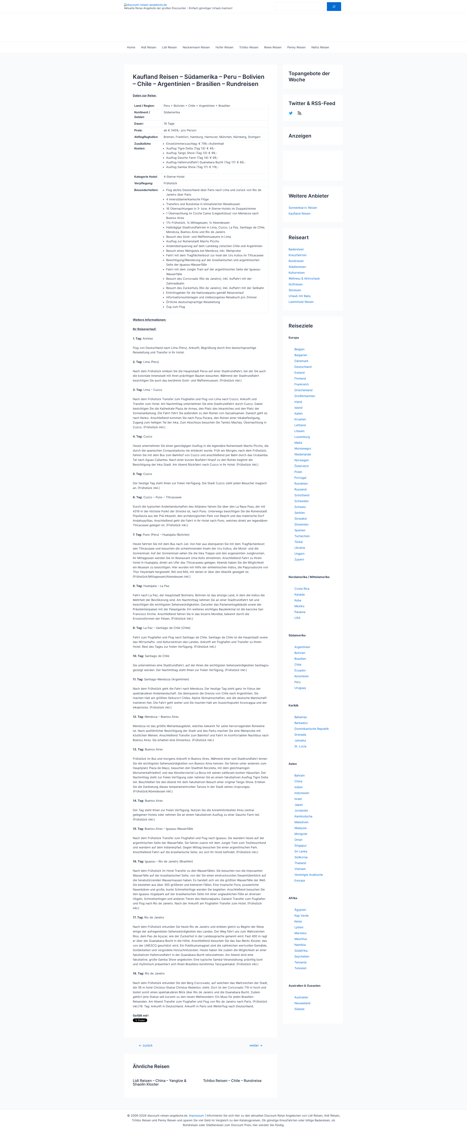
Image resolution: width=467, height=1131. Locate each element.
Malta (298, 442)
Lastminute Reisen (301, 302)
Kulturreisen (297, 272)
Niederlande (302, 454)
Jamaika (300, 740)
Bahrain (299, 775)
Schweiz (300, 507)
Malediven (301, 822)
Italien (298, 413)
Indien (298, 787)
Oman (298, 839)
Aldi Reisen (148, 47)
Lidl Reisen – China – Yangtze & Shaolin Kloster (159, 1082)
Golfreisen (296, 284)
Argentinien (302, 647)
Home (131, 47)
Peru (297, 682)
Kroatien (300, 419)
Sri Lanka (300, 851)
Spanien (299, 530)
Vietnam (300, 869)
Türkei (298, 542)
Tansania (300, 962)
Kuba (297, 600)
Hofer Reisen (224, 47)
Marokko (300, 933)
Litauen (299, 431)
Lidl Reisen (169, 47)
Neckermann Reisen (196, 47)
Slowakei (300, 518)
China (298, 781)
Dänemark (301, 361)
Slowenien (301, 524)
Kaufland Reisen (299, 213)
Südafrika (301, 950)
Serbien (299, 513)
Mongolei (300, 834)
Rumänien (301, 483)
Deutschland (303, 367)
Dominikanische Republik (311, 729)
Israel (298, 799)
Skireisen (295, 290)
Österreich (301, 466)
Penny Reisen (296, 47)
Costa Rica (301, 588)
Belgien (299, 349)
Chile (297, 664)
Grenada (300, 734)
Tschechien (302, 536)
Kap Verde (301, 915)
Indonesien (301, 793)
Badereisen (296, 249)
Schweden (301, 501)
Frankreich (301, 384)
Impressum (196, 1115)
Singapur (300, 845)
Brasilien (300, 658)
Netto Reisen (320, 47)
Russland (300, 489)
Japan (298, 804)
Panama (299, 612)
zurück (146, 1045)
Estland (299, 372)
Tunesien (300, 968)
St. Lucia (300, 746)
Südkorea (301, 857)
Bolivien (299, 653)
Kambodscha (303, 816)
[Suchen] (334, 6)
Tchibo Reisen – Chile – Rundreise (232, 1080)
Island (298, 407)
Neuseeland (302, 1003)
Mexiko (299, 606)
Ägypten (300, 910)
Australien (301, 997)
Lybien (298, 927)
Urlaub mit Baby (300, 296)
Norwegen (301, 460)
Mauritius (300, 939)
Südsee (299, 1009)
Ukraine (299, 548)
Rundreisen (296, 261)
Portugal (300, 477)
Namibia (300, 945)
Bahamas (300, 717)
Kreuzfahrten (297, 255)
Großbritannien (304, 396)
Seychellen (301, 956)
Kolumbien (301, 676)
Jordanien (301, 810)
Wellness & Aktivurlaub (304, 278)
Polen (298, 472)
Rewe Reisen (272, 47)
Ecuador (300, 670)
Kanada (299, 594)
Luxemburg (302, 437)
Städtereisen (297, 267)
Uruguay (300, 688)
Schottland (301, 495)
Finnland (300, 378)
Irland (298, 402)
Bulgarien (300, 355)
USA (297, 618)
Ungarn (299, 553)
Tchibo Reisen (248, 47)
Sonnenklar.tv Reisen (303, 207)
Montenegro (302, 448)
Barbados (301, 723)
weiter (256, 1045)
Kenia (298, 921)
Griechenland (303, 390)
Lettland (300, 425)
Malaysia (300, 828)
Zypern (299, 559)
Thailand (300, 863)
